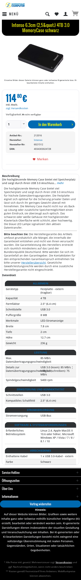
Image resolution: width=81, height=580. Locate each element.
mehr (60, 183)
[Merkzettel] (56, 14)
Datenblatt (9, 275)
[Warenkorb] (75, 14)
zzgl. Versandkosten (17, 108)
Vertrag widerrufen (40, 504)
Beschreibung (11, 176)
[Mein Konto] (66, 14)
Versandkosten (64, 562)
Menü (14, 14)
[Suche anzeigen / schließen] (47, 14)
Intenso (38, 140)
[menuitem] (10, 14)
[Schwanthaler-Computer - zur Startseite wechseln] (15, 5)
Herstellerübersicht (33, 262)
